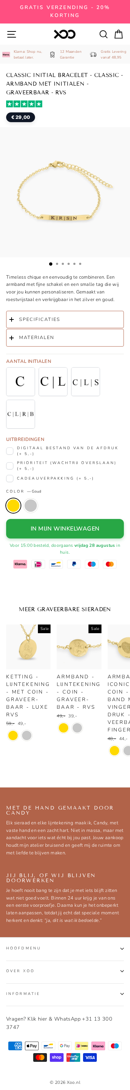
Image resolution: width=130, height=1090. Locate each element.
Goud (13, 505)
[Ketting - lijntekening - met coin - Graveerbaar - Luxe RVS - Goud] (13, 735)
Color (23, 491)
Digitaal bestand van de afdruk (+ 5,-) (68, 451)
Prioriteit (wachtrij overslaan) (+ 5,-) (67, 466)
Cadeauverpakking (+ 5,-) (55, 478)
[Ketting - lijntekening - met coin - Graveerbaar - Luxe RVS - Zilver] (26, 735)
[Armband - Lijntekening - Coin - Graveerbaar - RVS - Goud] (63, 727)
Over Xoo (20, 971)
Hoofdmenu (23, 948)
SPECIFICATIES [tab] (39, 319)
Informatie (23, 993)
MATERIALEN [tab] (36, 337)
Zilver (30, 505)
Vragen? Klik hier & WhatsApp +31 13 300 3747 (59, 1023)
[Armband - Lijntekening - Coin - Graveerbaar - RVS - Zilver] (77, 727)
